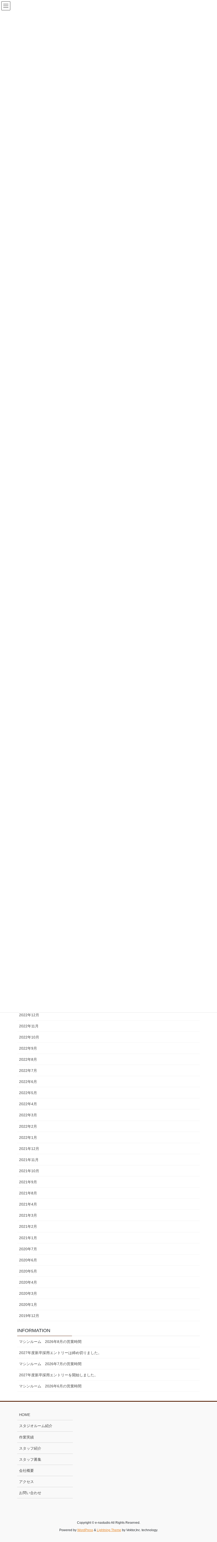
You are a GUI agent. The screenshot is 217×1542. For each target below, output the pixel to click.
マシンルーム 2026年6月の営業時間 (50, 1386)
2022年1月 (28, 1137)
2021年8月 (28, 1193)
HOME (24, 1415)
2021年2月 (28, 1226)
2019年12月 (29, 1316)
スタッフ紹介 (30, 1448)
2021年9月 (28, 1182)
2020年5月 (28, 1271)
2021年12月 (29, 1149)
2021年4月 (28, 1204)
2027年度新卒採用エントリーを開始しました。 (58, 1375)
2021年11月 (29, 1160)
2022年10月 (29, 1037)
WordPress (85, 1530)
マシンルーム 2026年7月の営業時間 (50, 1364)
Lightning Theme (109, 1530)
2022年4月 (28, 1104)
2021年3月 (28, 1215)
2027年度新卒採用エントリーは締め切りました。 (60, 1353)
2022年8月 (28, 1059)
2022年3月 (28, 1115)
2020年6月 (28, 1260)
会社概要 (26, 1470)
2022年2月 (28, 1126)
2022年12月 (29, 1015)
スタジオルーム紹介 (35, 1426)
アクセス (26, 1482)
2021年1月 (28, 1238)
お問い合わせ (30, 1493)
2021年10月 (29, 1171)
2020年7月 (28, 1249)
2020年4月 (28, 1282)
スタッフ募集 (30, 1459)
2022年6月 (28, 1082)
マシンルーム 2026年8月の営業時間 (50, 1341)
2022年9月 (28, 1048)
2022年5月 (28, 1093)
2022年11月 (29, 1026)
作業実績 (26, 1437)
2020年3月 (28, 1293)
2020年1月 (28, 1304)
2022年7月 (28, 1070)
